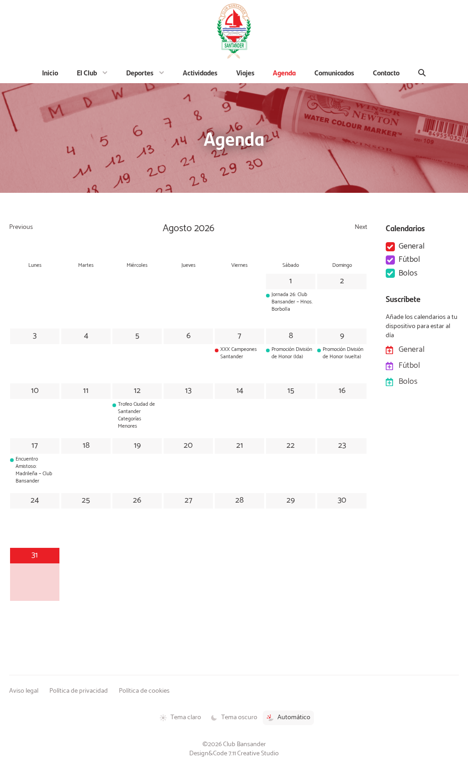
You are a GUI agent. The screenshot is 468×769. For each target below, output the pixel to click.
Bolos (408, 273)
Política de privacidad (78, 690)
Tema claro (185, 717)
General (412, 246)
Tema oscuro (239, 717)
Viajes (245, 72)
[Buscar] (422, 73)
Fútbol (409, 260)
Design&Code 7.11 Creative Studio (234, 753)
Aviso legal (23, 690)
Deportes (140, 72)
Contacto (386, 72)
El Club (87, 72)
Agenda (284, 72)
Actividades (200, 72)
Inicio (50, 72)
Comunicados (334, 72)
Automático (293, 717)
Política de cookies (144, 690)
